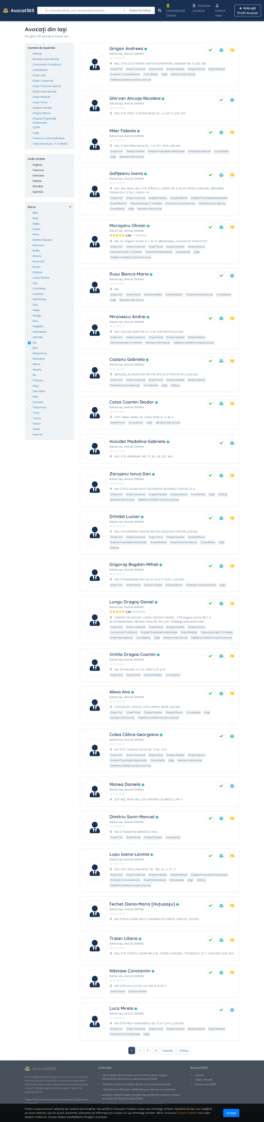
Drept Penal (39, 102)
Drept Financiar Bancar (46, 86)
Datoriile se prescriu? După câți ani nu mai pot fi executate (137, 1084)
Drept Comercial (42, 80)
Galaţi (36, 310)
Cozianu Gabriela (127, 359)
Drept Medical (41, 97)
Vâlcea (36, 423)
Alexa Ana (120, 692)
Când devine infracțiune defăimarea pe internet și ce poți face (139, 1089)
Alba (35, 213)
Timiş (35, 413)
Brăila (36, 250)
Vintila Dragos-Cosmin (133, 654)
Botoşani (38, 245)
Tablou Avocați (203, 1079)
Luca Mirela (122, 1008)
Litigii (35, 133)
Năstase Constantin (130, 971)
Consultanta (40, 70)
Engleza (37, 164)
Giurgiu (36, 315)
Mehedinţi (38, 358)
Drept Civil (38, 75)
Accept (231, 1113)
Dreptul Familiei (42, 107)
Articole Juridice (201, 8)
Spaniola (37, 191)
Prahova (37, 380)
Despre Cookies (187, 1113)
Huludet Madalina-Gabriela (138, 441)
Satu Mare (38, 391)
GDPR (36, 127)
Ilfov (35, 348)
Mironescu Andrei (128, 316)
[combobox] (139, 10)
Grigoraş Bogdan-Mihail (134, 564)
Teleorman (39, 407)
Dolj (35, 304)
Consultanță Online (175, 13)
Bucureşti (38, 261)
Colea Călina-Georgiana (134, 734)
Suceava (37, 402)
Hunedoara (39, 331)
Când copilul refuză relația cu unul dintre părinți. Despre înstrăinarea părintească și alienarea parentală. (134, 1077)
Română (37, 186)
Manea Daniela (125, 784)
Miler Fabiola (123, 130)
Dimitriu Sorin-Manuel (132, 816)
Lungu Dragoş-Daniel (132, 602)
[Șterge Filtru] (70, 207)
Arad (35, 218)
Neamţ (36, 369)
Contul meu (220, 13)
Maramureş (39, 353)
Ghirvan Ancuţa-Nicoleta (135, 98)
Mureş (36, 364)
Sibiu (35, 396)
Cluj (34, 283)
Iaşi (34, 342)
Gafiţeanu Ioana (126, 173)
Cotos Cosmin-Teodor (132, 402)
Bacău (36, 229)
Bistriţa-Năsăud (42, 240)
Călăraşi (37, 272)
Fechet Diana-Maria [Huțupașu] (142, 904)
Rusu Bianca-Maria (129, 274)
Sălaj (35, 386)
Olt (34, 375)
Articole (104, 1067)
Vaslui (36, 429)
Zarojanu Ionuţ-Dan (130, 474)
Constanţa (38, 288)
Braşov (36, 256)
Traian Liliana (124, 938)
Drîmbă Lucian (125, 516)
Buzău (36, 267)
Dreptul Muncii (41, 113)
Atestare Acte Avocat (45, 59)
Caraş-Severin (41, 277)
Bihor (35, 234)
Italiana (37, 181)
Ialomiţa (37, 337)
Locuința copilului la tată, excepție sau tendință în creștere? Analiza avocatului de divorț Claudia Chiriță (141, 1096)
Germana (38, 175)
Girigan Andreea (126, 48)
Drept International (44, 91)
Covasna (37, 294)
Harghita (37, 326)
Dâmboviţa (39, 299)
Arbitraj (37, 53)
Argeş (36, 223)
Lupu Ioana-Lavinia (129, 854)
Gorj (35, 321)
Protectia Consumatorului (48, 138)
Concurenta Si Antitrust (46, 64)
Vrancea (37, 434)
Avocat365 (21, 10)
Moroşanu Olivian (128, 225)
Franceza (38, 170)
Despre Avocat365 (205, 1084)
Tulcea (36, 418)
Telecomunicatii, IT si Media (49, 143)
